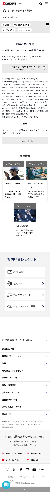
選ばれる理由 (8, 348)
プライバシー (24, 477)
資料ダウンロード (22, 295)
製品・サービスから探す (14, 453)
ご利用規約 (10, 477)
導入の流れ (18, 283)
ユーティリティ (8, 30)
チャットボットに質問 (24, 306)
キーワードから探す (12, 460)
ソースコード (23, 140)
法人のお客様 (14, 422)
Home (4, 422)
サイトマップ (38, 477)
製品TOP (6, 25)
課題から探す (35, 460)
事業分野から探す (37, 453)
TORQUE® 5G (32, 424)
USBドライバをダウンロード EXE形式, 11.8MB (25, 68)
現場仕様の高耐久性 (21, 25)
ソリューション (25, 30)
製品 (3, 424)
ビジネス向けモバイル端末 (17, 339)
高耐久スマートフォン (16, 424)
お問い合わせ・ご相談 (12, 407)
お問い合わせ (20, 272)
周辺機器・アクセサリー (12, 370)
